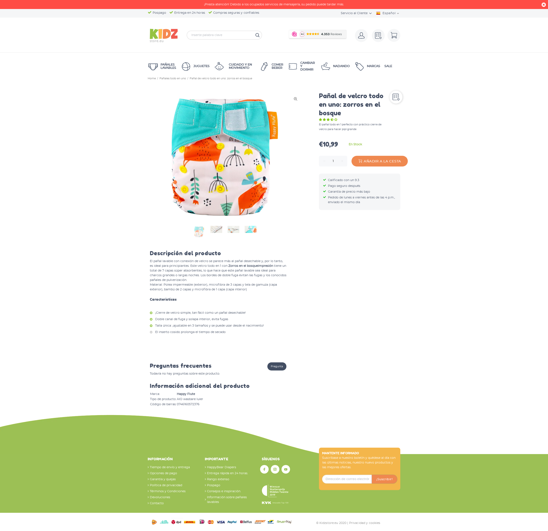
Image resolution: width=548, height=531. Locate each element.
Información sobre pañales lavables (227, 500)
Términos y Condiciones (168, 491)
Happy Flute (186, 394)
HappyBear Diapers (221, 467)
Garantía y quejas (163, 479)
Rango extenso (218, 479)
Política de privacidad (166, 485)
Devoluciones (160, 497)
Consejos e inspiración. (224, 491)
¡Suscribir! (384, 479)
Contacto (157, 503)
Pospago (213, 485)
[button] (328, 119)
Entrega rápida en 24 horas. (227, 473)
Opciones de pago (163, 473)
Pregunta (277, 366)
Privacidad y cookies (364, 523)
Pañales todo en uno (172, 78)
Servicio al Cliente (354, 13)
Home (152, 78)
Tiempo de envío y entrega (170, 467)
